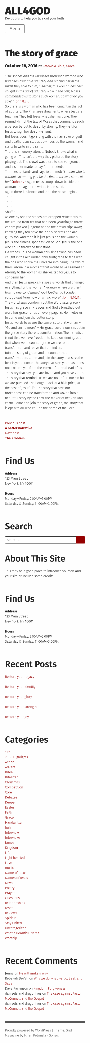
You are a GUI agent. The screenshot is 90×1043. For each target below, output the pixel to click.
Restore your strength (21, 707)
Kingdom (11, 848)
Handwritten (14, 822)
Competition (14, 787)
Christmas (12, 782)
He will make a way (33, 973)
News (9, 883)
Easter (9, 807)
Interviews (12, 838)
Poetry (9, 888)
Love (8, 863)
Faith (8, 812)
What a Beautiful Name (22, 933)
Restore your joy (17, 717)
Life (7, 853)
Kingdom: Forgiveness (49, 988)
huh (8, 827)
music (9, 868)
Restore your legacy (19, 677)
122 (7, 752)
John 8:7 (18, 182)
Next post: (15, 435)
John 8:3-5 (22, 101)
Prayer (10, 893)
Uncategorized (15, 928)
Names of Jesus (16, 878)
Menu (14, 28)
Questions (12, 898)
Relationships (15, 903)
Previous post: (18, 425)
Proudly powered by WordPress (28, 1030)
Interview (12, 833)
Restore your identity (20, 687)
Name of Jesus (15, 873)
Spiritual (11, 918)
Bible (60, 66)
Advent (10, 767)
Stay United (13, 923)
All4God (27, 10)
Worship (11, 938)
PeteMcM (49, 66)
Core (8, 792)
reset (9, 908)
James (9, 843)
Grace (70, 66)
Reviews (11, 913)
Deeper (10, 802)
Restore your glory (18, 697)
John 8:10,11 (71, 297)
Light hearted (15, 858)
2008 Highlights (16, 757)
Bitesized (11, 777)
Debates (11, 797)
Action (9, 762)
